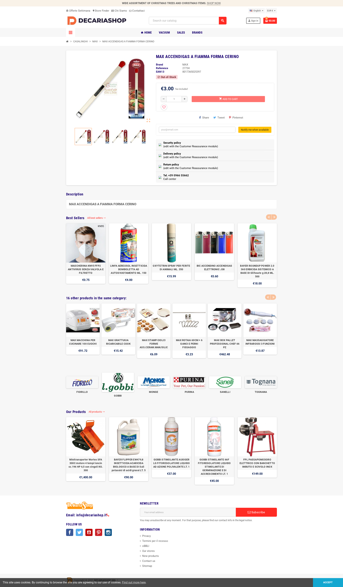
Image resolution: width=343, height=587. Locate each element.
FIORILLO (82, 392)
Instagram (108, 532)
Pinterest (237, 117)
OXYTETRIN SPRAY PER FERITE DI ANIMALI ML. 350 (171, 267)
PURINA (189, 392)
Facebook (69, 532)
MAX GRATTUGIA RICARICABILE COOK (118, 342)
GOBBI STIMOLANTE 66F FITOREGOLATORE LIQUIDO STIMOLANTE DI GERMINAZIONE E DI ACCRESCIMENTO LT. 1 (214, 466)
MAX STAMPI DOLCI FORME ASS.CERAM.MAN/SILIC (154, 344)
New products (150, 556)
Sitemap (147, 566)
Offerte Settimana (78, 10)
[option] (85, 255)
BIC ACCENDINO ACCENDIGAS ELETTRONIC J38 (214, 267)
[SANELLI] (225, 382)
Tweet (221, 117)
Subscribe (258, 512)
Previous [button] (268, 217)
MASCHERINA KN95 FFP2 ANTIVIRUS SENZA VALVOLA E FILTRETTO (86, 269)
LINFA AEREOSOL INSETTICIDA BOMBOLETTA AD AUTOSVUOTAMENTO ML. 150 (128, 269)
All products (97, 411)
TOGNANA (261, 392)
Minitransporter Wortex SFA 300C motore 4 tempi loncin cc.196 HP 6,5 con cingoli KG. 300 (86, 465)
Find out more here (134, 582)
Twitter (79, 532)
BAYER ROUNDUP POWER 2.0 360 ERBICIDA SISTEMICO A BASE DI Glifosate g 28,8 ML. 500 (257, 271)
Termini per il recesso (155, 541)
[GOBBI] (118, 382)
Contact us (148, 561)
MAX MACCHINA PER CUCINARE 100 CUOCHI (82, 342)
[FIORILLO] (82, 382)
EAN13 (160, 71)
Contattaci (138, 10)
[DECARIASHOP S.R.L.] (97, 20)
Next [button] (274, 217)
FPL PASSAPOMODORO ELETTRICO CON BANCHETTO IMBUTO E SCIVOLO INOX (257, 463)
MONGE (153, 392)
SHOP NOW (213, 3)
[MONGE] (154, 382)
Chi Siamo (120, 10)
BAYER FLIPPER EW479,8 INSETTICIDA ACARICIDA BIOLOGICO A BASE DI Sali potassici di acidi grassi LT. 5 (129, 465)
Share (205, 117)
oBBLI (145, 546)
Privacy (146, 536)
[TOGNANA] (261, 382)
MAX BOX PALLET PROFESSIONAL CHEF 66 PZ (225, 344)
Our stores (148, 551)
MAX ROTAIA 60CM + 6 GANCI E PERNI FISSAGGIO (189, 344)
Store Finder (100, 10)
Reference (162, 68)
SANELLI (225, 392)
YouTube (89, 532)
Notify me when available (255, 129)
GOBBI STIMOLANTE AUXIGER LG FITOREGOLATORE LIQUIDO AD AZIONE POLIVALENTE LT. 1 (171, 463)
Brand (159, 64)
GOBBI (118, 395)
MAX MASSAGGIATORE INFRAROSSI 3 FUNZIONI (260, 342)
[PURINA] (189, 382)
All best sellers (96, 217)
